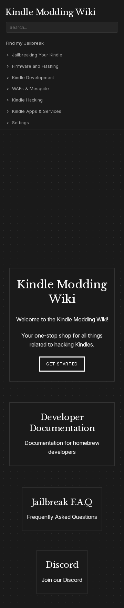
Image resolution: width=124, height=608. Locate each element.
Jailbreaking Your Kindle (37, 54)
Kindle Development (33, 77)
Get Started (62, 363)
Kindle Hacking (27, 100)
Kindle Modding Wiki (50, 12)
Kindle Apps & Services (36, 111)
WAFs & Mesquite (30, 88)
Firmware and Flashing (35, 66)
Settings (20, 122)
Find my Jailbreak (25, 43)
